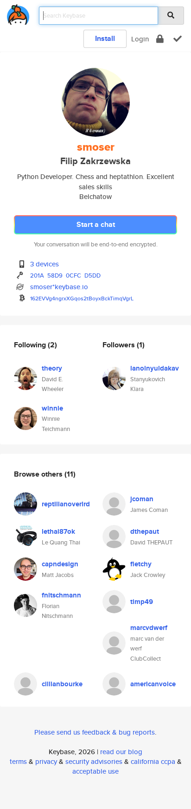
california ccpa (153, 761)
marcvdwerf (148, 628)
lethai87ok (58, 531)
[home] (18, 12)
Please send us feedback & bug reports (94, 732)
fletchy (141, 564)
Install (105, 38)
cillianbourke (62, 684)
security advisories (93, 761)
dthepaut (144, 531)
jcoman (141, 499)
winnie (52, 408)
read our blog (121, 751)
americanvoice (153, 684)
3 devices (44, 264)
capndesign (60, 564)
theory (52, 368)
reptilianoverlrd (66, 504)
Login (140, 39)
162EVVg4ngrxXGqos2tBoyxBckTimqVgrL (82, 298)
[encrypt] (160, 39)
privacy (46, 761)
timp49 (141, 602)
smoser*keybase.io (59, 287)
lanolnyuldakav (154, 368)
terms (18, 761)
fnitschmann (61, 595)
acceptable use (95, 771)
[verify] (177, 39)
